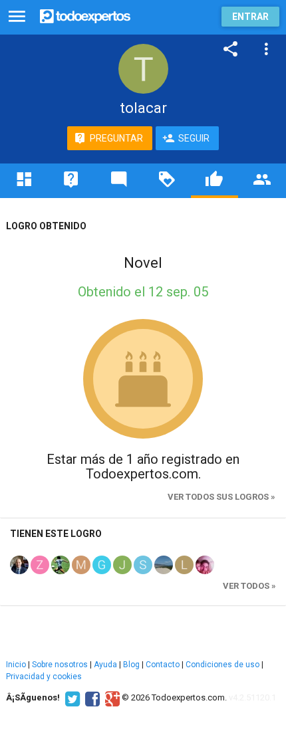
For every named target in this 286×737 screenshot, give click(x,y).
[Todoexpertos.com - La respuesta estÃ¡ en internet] (85, 15)
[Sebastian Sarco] (60, 564)
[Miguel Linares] (205, 564)
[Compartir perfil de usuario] (231, 49)
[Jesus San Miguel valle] (122, 564)
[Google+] (111, 698)
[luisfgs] (184, 564)
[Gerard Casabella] (101, 564)
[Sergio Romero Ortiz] (143, 564)
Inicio (16, 664)
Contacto (163, 664)
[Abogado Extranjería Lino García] (19, 564)
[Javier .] (163, 564)
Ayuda (105, 664)
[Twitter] (71, 698)
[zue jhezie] (40, 564)
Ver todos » (249, 586)
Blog (131, 664)
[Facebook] (91, 698)
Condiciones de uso (222, 664)
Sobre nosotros (60, 664)
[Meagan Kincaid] (81, 564)
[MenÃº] (17, 17)
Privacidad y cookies (44, 676)
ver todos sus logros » (221, 497)
